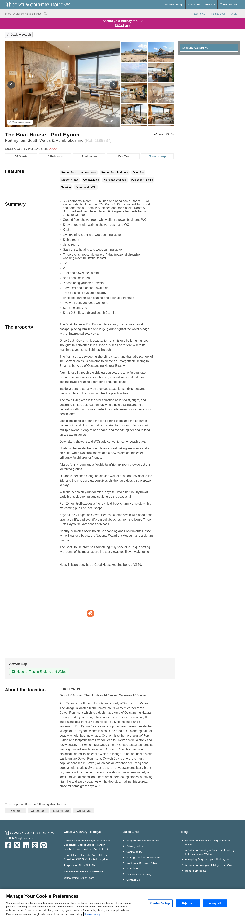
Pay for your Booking (139, 874)
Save (161, 133)
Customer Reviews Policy (141, 862)
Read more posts (195, 870)
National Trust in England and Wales (41, 671)
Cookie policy (134, 851)
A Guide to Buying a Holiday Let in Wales (209, 865)
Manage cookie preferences (143, 857)
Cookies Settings (160, 903)
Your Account (230, 4)
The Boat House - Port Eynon (42, 135)
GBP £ (208, 4)
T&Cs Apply (122, 25)
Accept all (215, 903)
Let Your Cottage (174, 4)
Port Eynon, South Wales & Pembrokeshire (58, 140)
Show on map (157, 156)
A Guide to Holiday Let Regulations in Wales (207, 842)
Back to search (21, 34)
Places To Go (198, 13)
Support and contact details (142, 840)
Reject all (187, 903)
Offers (234, 13)
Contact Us (194, 4)
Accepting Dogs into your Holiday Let (207, 859)
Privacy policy (134, 846)
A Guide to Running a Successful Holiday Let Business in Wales (209, 852)
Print (172, 133)
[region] (122, 903)
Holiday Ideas (218, 13)
